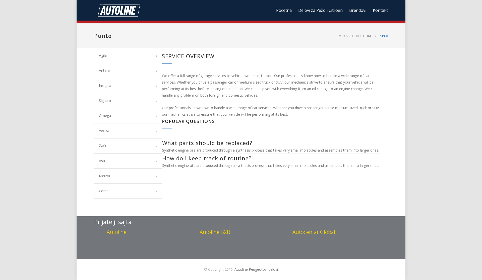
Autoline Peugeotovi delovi (256, 269)
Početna (284, 10)
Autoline (117, 231)
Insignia (105, 85)
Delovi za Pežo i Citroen (320, 10)
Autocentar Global (313, 231)
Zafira (103, 145)
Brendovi (357, 10)
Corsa (103, 190)
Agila (103, 55)
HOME (368, 35)
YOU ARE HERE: (349, 35)
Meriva (104, 175)
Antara (104, 70)
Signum (105, 100)
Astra (103, 160)
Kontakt (380, 10)
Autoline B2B (215, 231)
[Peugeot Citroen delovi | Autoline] (140, 10)
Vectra (104, 130)
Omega (105, 115)
